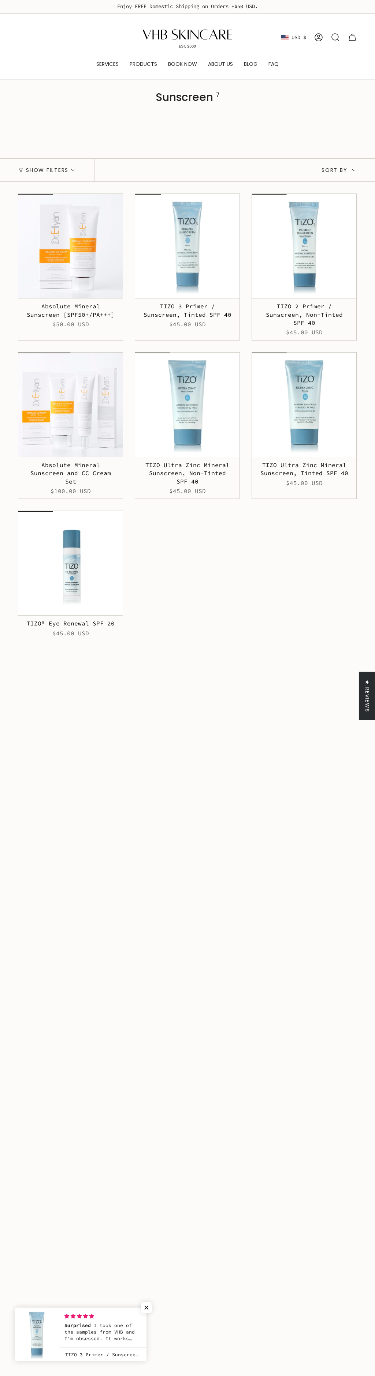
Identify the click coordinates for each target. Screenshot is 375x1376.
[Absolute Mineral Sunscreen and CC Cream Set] (70, 405)
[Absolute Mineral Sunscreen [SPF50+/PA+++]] (70, 246)
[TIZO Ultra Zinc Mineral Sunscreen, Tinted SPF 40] (304, 405)
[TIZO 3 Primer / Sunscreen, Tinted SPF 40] (187, 246)
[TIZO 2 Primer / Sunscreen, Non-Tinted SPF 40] (304, 246)
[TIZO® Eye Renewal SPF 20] (70, 563)
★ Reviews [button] (367, 696)
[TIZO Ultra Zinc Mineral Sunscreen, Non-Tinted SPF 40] (187, 405)
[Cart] (352, 37)
